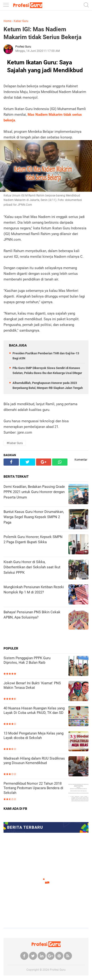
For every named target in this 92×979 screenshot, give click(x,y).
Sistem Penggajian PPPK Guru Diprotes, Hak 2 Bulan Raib (27, 660)
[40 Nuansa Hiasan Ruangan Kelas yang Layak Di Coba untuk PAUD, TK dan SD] (78, 716)
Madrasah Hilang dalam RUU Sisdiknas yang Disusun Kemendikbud (34, 760)
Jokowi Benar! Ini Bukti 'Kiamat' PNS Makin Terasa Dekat (32, 685)
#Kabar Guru (15, 443)
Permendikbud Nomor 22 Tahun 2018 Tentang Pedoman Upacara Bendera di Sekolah (33, 788)
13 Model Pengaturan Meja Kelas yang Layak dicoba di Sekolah (33, 735)
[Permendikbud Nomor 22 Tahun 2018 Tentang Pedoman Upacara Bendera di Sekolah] (78, 791)
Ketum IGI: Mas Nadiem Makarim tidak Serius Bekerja (42, 33)
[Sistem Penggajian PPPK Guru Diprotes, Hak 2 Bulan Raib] (78, 666)
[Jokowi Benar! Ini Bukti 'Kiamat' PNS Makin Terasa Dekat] (78, 691)
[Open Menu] (6, 5)
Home (7, 21)
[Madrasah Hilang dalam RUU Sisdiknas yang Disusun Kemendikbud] (78, 766)
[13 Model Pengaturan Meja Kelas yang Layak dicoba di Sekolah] (78, 741)
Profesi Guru (58, 969)
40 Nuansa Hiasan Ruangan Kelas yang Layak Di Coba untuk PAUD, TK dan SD (34, 710)
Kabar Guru (21, 21)
